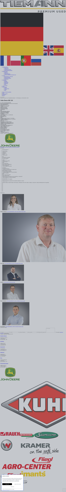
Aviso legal (12, 489)
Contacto (3, 489)
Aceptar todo (7, 484)
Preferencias (12, 486)
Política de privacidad (8, 489)
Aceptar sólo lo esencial (17, 484)
